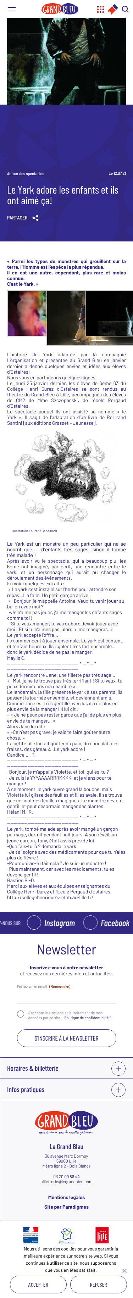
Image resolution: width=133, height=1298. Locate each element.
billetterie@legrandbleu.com (66, 1181)
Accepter (38, 1284)
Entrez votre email (44, 986)
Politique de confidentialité (87, 1017)
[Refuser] (124, 1270)
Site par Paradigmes (66, 1207)
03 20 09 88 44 (66, 1176)
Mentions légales (66, 1197)
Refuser (98, 1284)
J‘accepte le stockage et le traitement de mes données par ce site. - (69, 1015)
